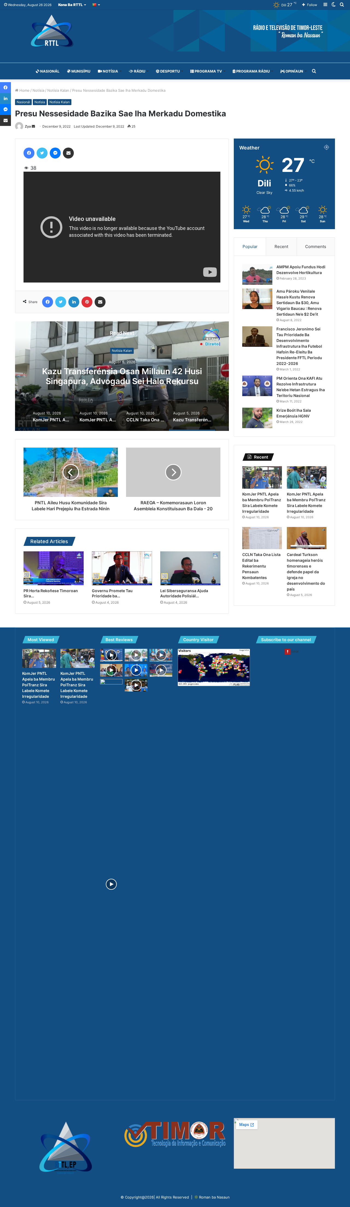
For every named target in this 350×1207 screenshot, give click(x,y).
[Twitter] (42, 153)
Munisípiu (80, 71)
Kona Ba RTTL (70, 4)
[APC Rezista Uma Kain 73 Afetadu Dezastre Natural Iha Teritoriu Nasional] (136, 670)
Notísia (110, 71)
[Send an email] (33, 126)
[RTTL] (175, 30)
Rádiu (139, 71)
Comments (315, 246)
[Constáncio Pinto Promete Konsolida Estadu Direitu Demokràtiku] (161, 670)
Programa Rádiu (252, 71)
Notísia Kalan (58, 90)
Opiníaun (294, 71)
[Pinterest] (86, 301)
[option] (122, 376)
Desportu (169, 71)
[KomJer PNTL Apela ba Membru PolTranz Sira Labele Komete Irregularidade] (262, 477)
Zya (28, 126)
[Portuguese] (96, 5)
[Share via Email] (68, 153)
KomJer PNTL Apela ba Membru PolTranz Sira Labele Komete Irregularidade (122, 376)
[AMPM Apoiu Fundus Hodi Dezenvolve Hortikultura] (257, 274)
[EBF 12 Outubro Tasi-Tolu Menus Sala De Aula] (136, 685)
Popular (250, 246)
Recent (281, 246)
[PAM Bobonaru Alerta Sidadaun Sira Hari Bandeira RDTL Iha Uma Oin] (136, 655)
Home (24, 90)
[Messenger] (55, 153)
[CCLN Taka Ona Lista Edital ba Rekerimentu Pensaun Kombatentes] (262, 538)
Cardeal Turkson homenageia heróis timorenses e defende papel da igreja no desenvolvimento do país (306, 571)
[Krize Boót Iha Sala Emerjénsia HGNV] (257, 418)
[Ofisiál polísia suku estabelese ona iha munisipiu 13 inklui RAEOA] (161, 655)
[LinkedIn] (73, 301)
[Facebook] (29, 153)
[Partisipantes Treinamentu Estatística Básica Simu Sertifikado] (111, 670)
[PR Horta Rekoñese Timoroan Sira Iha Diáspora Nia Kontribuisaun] (54, 568)
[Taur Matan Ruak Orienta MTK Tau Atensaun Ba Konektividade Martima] (111, 884)
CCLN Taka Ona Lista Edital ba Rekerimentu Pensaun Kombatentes (261, 566)
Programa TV (208, 71)
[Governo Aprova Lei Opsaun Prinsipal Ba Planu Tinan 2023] (111, 655)
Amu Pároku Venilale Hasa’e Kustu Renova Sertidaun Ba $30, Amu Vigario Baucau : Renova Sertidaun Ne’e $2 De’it (299, 302)
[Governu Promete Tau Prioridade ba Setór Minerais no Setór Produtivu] (122, 568)
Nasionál (49, 71)
